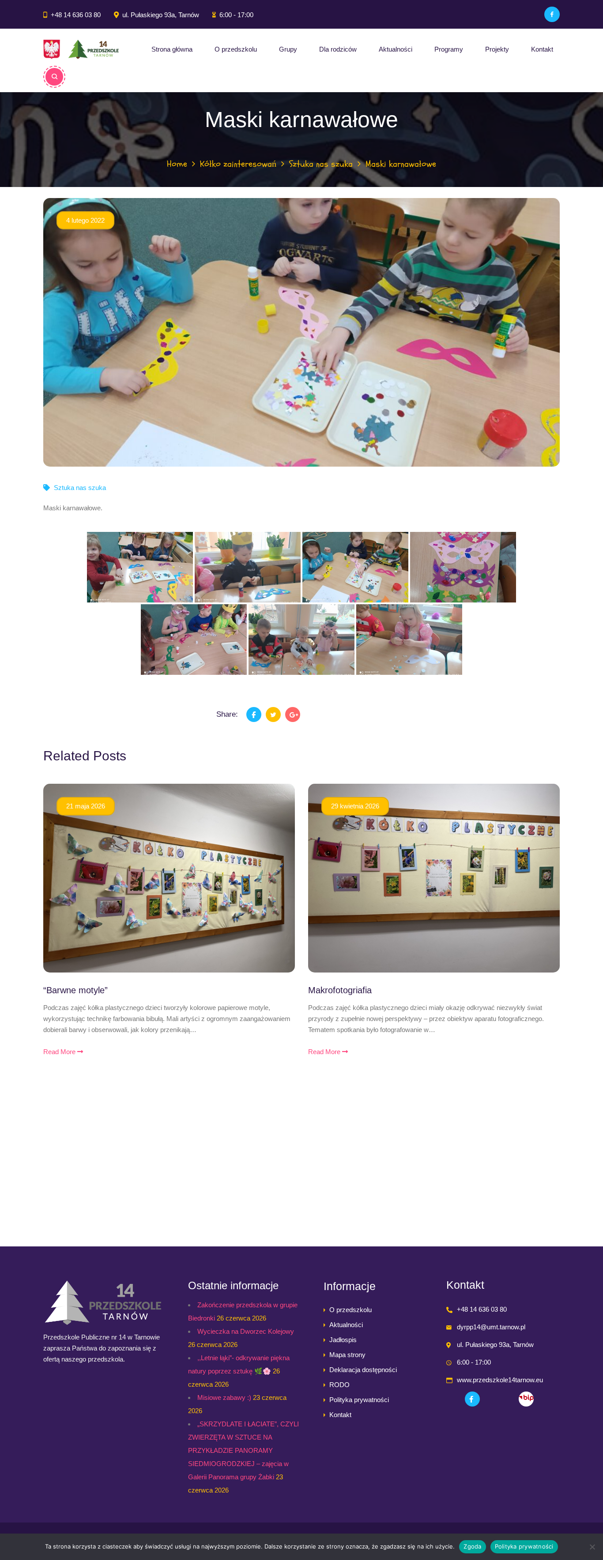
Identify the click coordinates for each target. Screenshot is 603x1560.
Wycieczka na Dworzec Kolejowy (245, 1331)
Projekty (497, 49)
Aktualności (395, 49)
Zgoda (472, 1546)
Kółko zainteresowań (238, 164)
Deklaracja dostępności (363, 1369)
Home (177, 164)
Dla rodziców (338, 49)
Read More (60, 1051)
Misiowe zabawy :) (224, 1397)
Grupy (288, 49)
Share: (227, 714)
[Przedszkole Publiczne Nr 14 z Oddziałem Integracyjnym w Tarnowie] (81, 49)
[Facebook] (552, 14)
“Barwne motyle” (75, 990)
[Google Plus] (292, 714)
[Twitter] (273, 714)
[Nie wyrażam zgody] (592, 1546)
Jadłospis (343, 1339)
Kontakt (542, 49)
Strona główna (171, 49)
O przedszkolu (236, 49)
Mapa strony (347, 1354)
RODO (339, 1384)
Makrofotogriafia (340, 990)
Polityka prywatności (359, 1399)
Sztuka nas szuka (321, 164)
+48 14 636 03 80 (76, 15)
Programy (448, 49)
